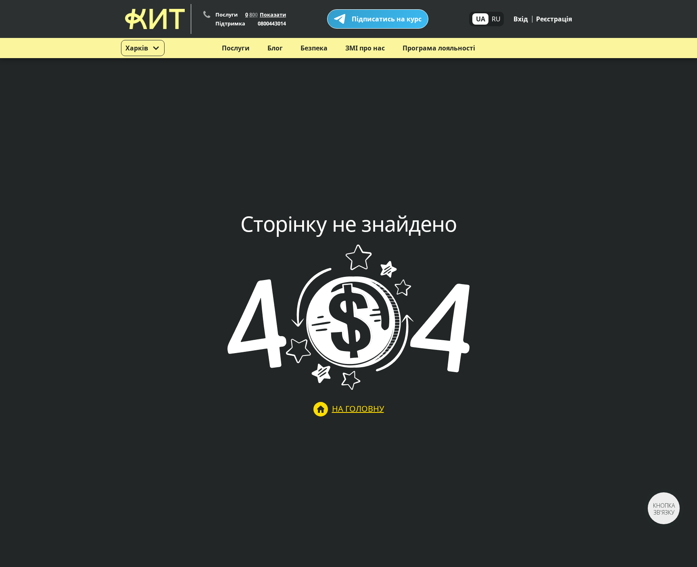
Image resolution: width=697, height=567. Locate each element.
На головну (358, 408)
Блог (275, 48)
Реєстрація (554, 19)
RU (496, 19)
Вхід (520, 19)
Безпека (314, 48)
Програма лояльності (439, 48)
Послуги (236, 48)
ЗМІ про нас (365, 48)
